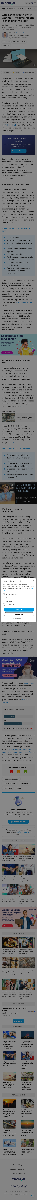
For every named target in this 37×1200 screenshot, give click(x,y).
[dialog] (18, 600)
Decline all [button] (19, 614)
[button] (18, 618)
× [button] (33, 580)
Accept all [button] (19, 609)
